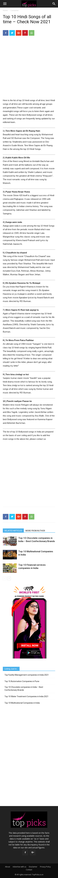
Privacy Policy (45, 867)
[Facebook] (25, 852)
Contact (29, 869)
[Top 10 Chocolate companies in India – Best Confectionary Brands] (10, 541)
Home (5, 10)
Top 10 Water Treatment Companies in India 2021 (26, 696)
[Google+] (33, 852)
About (7, 867)
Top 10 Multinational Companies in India (22, 703)
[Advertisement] (29, 68)
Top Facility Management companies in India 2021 (27, 675)
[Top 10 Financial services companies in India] (10, 568)
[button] (54, 4)
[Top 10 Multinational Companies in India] (10, 555)
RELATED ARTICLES (13, 531)
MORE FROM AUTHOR (35, 531)
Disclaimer (33, 867)
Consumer (14, 10)
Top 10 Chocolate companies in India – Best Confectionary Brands (24, 688)
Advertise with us (19, 867)
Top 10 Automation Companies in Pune (22, 681)
